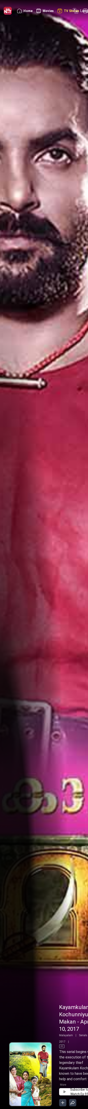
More (63, 1084)
